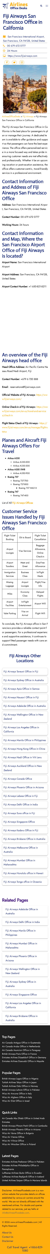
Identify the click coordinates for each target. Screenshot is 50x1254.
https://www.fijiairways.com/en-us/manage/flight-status (25, 427)
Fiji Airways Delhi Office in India (21, 804)
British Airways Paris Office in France (19, 1053)
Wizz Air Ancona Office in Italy (17, 1093)
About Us (7, 1232)
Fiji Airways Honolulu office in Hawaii (23, 873)
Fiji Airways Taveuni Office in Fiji (21, 671)
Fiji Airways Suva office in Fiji (19, 813)
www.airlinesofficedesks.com (23, 1222)
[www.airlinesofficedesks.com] (15, 5)
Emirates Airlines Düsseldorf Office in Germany (24, 1057)
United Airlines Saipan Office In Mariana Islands (24, 1180)
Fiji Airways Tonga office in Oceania (23, 882)
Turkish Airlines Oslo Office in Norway (20, 1086)
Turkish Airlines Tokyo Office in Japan (19, 1082)
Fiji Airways (28, 116)
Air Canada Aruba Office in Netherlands (21, 1046)
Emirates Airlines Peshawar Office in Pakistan (23, 1161)
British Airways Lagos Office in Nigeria (20, 1078)
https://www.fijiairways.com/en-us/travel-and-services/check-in (25, 411)
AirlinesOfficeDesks (11, 116)
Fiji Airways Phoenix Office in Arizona (24, 787)
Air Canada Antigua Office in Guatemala (21, 1042)
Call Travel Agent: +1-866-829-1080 (25, 1249)
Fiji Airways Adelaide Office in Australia (25, 706)
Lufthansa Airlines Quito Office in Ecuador (22, 1173)
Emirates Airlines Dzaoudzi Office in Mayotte (23, 1061)
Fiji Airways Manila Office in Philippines (25, 740)
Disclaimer (7, 1241)
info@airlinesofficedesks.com (15, 1212)
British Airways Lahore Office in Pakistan (21, 1089)
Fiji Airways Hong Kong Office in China (24, 749)
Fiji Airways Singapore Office (19, 822)
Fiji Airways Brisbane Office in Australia (24, 839)
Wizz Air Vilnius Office (13, 1140)
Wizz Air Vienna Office (13, 1137)
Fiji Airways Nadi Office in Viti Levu (23, 757)
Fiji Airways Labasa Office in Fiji (21, 796)
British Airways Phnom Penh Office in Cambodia (24, 1125)
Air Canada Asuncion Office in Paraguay (21, 1050)
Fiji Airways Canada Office (18, 779)
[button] (41, 6)
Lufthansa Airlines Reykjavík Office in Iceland (23, 1176)
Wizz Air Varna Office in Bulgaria (18, 1133)
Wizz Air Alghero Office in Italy (17, 1097)
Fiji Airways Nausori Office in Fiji (21, 697)
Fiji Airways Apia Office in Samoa (21, 689)
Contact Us (7, 1237)
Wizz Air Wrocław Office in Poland (19, 1144)
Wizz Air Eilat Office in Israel (16, 1100)
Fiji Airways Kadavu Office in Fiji (21, 830)
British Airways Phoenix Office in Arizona (21, 1129)
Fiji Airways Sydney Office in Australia (24, 680)
